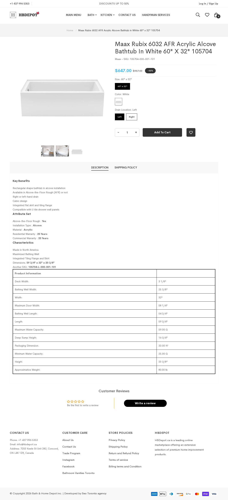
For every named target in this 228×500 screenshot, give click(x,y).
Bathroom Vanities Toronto (78, 473)
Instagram (68, 459)
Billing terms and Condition (125, 466)
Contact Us (127, 15)
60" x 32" (122, 85)
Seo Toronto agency (94, 493)
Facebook (68, 466)
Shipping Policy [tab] (126, 167)
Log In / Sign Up (208, 3)
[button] (47, 151)
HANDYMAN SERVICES (156, 15)
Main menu (73, 15)
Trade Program (71, 453)
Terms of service (118, 459)
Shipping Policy (118, 446)
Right (131, 115)
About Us (68, 440)
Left (119, 115)
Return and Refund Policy (124, 453)
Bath (91, 15)
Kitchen (106, 15)
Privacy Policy (117, 440)
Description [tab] (99, 167)
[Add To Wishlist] (190, 132)
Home (70, 30)
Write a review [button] (145, 403)
